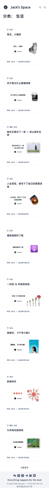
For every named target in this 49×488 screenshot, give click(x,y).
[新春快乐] (24, 395)
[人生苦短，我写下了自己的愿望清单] (24, 200)
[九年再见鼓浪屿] (24, 443)
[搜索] (40, 7)
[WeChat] (14, 475)
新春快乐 (11, 381)
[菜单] (45, 7)
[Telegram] (26, 475)
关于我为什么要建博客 (18, 83)
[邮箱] (30, 475)
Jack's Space (20, 7)
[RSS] (34, 475)
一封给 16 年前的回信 (18, 284)
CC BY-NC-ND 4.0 (35, 483)
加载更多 (24, 467)
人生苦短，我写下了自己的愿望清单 (24, 185)
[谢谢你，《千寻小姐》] (24, 346)
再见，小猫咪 (14, 34)
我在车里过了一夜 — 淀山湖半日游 (24, 133)
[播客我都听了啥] (24, 249)
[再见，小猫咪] (24, 47)
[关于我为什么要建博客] (24, 96)
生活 (11, 30)
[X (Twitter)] (18, 475)
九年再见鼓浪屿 (15, 430)
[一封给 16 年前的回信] (24, 297)
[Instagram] (22, 475)
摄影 (11, 127)
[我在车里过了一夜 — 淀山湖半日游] (24, 148)
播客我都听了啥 (15, 235)
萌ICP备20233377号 (24, 486)
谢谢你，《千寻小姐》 (18, 332)
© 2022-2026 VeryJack (16, 483)
